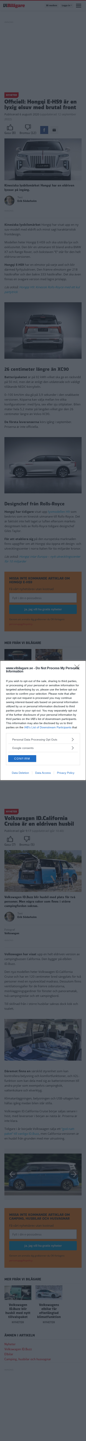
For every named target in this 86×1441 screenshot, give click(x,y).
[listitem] (43, 739)
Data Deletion (20, 772)
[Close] (78, 668)
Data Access (43, 772)
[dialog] (43, 720)
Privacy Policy (65, 772)
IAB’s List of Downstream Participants (47, 727)
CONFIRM (22, 758)
